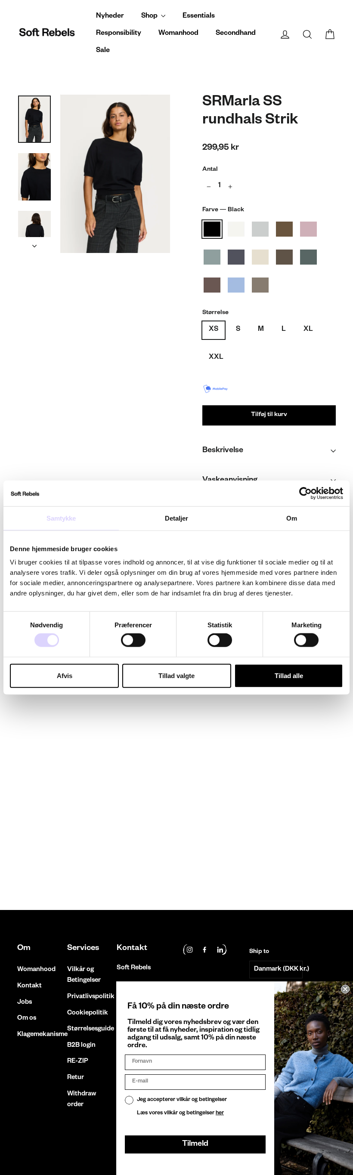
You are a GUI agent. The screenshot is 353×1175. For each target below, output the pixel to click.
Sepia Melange (284, 229)
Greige (260, 285)
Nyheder (110, 17)
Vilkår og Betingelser (84, 975)
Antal (210, 170)
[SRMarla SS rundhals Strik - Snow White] (33, 826)
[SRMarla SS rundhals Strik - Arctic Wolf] (33, 835)
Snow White (236, 229)
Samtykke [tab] (61, 517)
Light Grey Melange (260, 229)
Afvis (64, 675)
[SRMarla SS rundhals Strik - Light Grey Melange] (44, 826)
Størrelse (215, 313)
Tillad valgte (176, 675)
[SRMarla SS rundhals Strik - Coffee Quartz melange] (65, 835)
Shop (150, 17)
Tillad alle (289, 675)
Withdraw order (81, 1100)
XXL (216, 358)
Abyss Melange (212, 257)
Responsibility (118, 34)
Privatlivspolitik (85, 997)
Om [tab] (291, 517)
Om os (26, 1018)
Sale (103, 51)
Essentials (199, 17)
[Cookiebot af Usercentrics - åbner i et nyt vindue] (305, 493)
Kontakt (29, 986)
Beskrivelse (222, 451)
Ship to (259, 952)
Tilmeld (195, 1144)
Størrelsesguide (85, 1029)
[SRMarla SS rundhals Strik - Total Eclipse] (22, 835)
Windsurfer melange (236, 285)
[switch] (133, 640)
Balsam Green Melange (308, 257)
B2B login (81, 1045)
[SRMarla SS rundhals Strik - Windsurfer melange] (76, 835)
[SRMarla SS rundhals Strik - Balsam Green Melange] (55, 835)
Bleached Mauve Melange (308, 229)
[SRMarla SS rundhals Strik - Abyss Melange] (76, 826)
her (220, 1113)
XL (308, 330)
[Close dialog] (345, 989)
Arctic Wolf (260, 257)
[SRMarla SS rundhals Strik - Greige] (22, 844)
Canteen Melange (284, 257)
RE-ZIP (77, 1061)
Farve (223, 210)
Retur (75, 1078)
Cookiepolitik (85, 1013)
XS (213, 330)
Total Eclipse (236, 257)
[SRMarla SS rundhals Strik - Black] (22, 826)
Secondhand (236, 34)
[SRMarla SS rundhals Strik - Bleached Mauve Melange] (65, 826)
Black (212, 229)
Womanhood (178, 34)
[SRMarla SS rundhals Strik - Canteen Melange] (44, 835)
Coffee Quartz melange (212, 285)
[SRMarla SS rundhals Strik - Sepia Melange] (55, 826)
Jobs (24, 1002)
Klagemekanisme (35, 1035)
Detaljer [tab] (177, 517)
